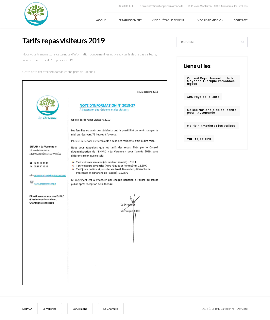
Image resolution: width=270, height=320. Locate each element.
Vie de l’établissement (168, 20)
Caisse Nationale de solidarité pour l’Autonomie (211, 111)
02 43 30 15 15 (126, 6)
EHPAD (27, 308)
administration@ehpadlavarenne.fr (161, 6)
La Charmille (110, 308)
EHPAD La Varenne (222, 308)
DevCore (242, 308)
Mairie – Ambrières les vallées (211, 126)
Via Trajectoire (199, 139)
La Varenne (50, 308)
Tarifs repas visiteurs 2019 (63, 40)
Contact (240, 20)
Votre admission (210, 20)
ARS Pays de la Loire (203, 97)
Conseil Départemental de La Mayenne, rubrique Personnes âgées (211, 81)
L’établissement (130, 20)
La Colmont (80, 308)
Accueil (102, 20)
